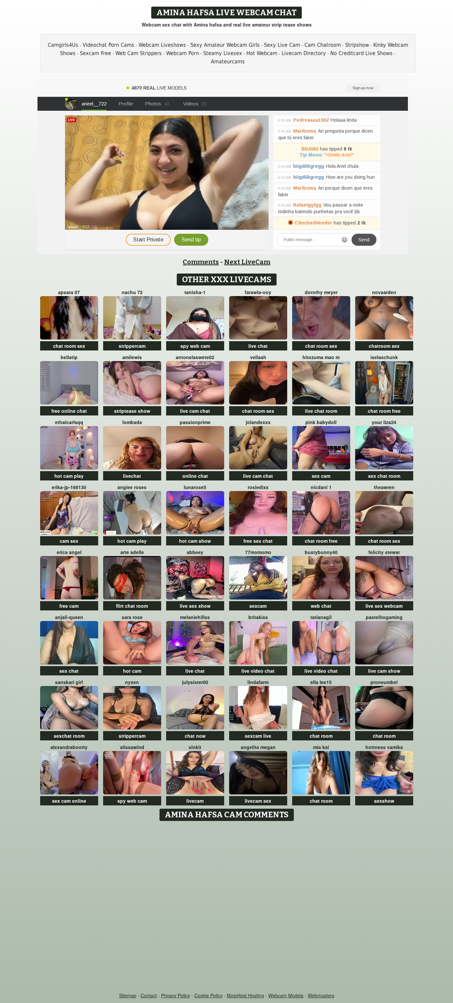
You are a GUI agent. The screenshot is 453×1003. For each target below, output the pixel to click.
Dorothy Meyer (321, 292)
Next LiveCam (247, 262)
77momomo (258, 552)
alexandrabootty (69, 747)
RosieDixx (258, 487)
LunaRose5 (195, 487)
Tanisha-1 (195, 292)
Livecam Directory (304, 53)
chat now (195, 735)
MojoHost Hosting (245, 995)
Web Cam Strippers (138, 53)
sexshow (384, 800)
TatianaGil (321, 617)
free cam (69, 605)
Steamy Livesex (222, 53)
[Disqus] (226, 907)
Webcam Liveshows (162, 45)
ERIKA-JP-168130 (69, 487)
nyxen (132, 682)
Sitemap (127, 995)
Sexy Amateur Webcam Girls (225, 45)
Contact (149, 995)
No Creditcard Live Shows (361, 53)
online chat (195, 475)
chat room (321, 735)
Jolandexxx (258, 422)
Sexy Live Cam (282, 45)
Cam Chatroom (322, 45)
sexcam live (258, 735)
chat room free (384, 410)
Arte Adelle (132, 552)
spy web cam (195, 346)
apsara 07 (69, 292)
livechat (132, 475)
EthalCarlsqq (69, 422)
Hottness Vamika (384, 747)
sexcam (258, 605)
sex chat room (384, 475)
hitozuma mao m (321, 357)
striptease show (132, 410)
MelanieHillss (195, 617)
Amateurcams (228, 61)
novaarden (384, 292)
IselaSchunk (384, 357)
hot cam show (195, 540)
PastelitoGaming (384, 617)
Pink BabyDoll (321, 422)
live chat (258, 346)
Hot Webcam (261, 53)
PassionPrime (195, 422)
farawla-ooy (258, 292)
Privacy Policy (175, 995)
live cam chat (195, 410)
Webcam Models (285, 995)
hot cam (132, 670)
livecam (195, 800)
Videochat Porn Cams (108, 45)
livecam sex (258, 800)
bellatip (69, 357)
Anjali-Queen (69, 617)
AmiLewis (132, 357)
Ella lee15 (321, 682)
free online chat (69, 410)
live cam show (384, 670)
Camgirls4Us (63, 45)
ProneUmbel (384, 682)
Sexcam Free (95, 53)
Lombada (132, 422)
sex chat (69, 670)
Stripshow (357, 45)
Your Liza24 (384, 422)
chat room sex (69, 346)
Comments (201, 262)
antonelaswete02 (195, 357)
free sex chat (258, 540)
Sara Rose (132, 617)
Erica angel (69, 552)
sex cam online (69, 800)
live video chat (258, 670)
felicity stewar (384, 552)
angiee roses (132, 487)
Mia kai (321, 747)
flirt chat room (132, 605)
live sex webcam (384, 605)
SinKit (195, 747)
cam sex (69, 540)
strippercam (132, 346)
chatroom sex (384, 346)
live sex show (195, 605)
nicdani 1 (321, 487)
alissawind (132, 747)
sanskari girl (69, 682)
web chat (321, 605)
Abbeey (195, 552)
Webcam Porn (182, 53)
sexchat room (69, 735)
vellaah (258, 357)
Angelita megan (258, 747)
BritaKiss (258, 617)
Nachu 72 (132, 292)
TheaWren (384, 487)
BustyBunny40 (321, 552)
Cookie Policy (208, 995)
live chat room (321, 410)
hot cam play (69, 475)
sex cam (321, 475)
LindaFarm (258, 682)
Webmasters (321, 995)
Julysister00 (195, 682)
